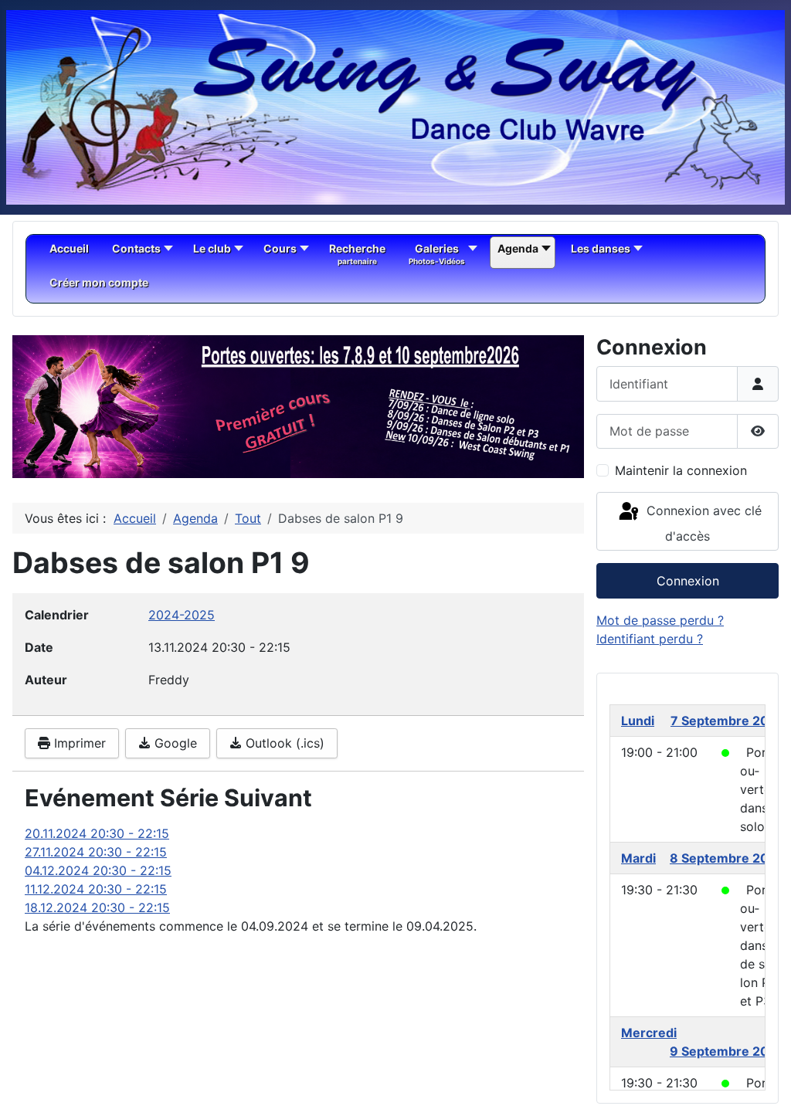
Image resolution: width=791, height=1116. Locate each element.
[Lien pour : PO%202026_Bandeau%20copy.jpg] (298, 406)
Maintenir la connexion (681, 470)
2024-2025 (181, 614)
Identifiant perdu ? (649, 638)
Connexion (688, 581)
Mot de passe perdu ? (660, 620)
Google (174, 743)
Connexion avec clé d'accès (702, 523)
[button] (536, 407)
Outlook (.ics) (283, 743)
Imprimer (78, 743)
